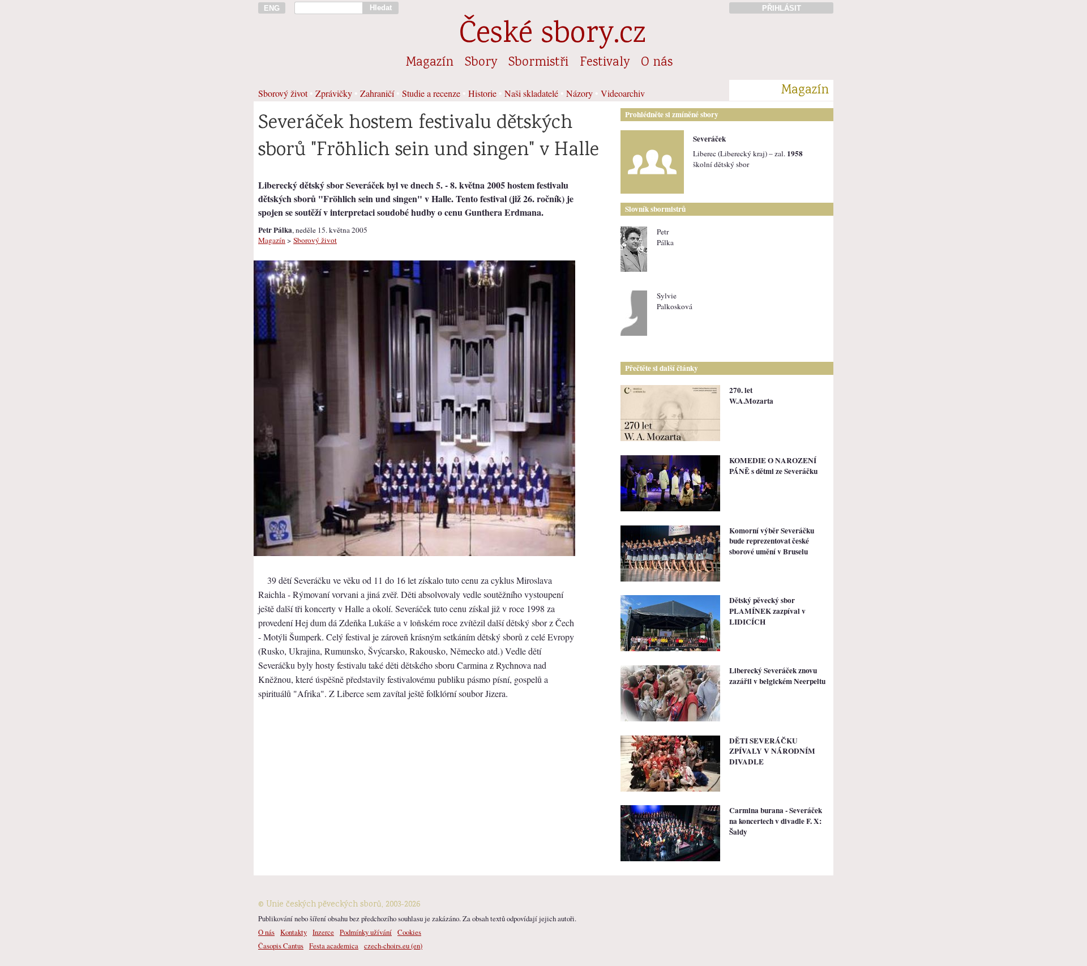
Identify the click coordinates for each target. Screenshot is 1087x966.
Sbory (481, 63)
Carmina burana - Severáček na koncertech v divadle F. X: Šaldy (775, 821)
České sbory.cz (552, 35)
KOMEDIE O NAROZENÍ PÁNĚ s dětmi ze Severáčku (773, 466)
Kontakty (293, 932)
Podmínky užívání (366, 932)
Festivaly (605, 63)
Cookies (409, 932)
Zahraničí (377, 93)
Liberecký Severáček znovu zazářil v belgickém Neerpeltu (777, 676)
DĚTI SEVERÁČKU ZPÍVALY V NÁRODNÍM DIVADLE (772, 751)
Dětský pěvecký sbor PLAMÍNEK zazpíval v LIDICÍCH (767, 611)
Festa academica (333, 946)
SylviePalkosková (674, 300)
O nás (657, 63)
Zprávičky (333, 93)
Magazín (429, 63)
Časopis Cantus (280, 946)
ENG (272, 8)
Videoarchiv (623, 93)
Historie (482, 93)
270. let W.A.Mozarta (751, 395)
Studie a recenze (431, 93)
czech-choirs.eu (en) (393, 946)
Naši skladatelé (531, 93)
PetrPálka (665, 236)
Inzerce (323, 932)
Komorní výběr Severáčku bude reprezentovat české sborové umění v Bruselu (771, 541)
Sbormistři (538, 63)
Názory (579, 93)
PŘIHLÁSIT (781, 8)
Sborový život (282, 93)
